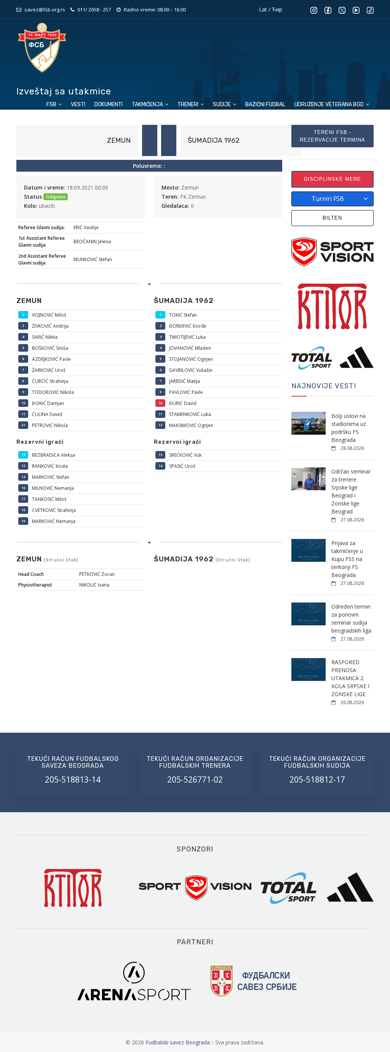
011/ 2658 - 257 (94, 9)
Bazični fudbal (265, 104)
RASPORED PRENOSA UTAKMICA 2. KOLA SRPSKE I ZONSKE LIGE (350, 678)
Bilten (332, 218)
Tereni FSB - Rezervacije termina (332, 136)
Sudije (222, 104)
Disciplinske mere (332, 179)
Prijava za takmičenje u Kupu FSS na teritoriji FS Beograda (347, 559)
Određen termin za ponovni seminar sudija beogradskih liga (351, 618)
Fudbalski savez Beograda (178, 1042)
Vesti (78, 104)
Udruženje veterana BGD (329, 104)
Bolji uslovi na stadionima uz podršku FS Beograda (348, 427)
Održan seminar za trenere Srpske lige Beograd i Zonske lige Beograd (351, 491)
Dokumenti (108, 104)
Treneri (188, 104)
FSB (52, 104)
